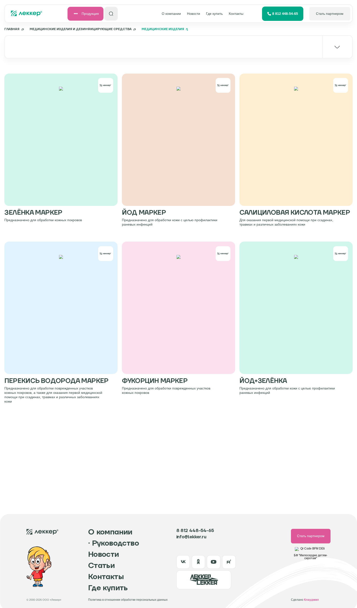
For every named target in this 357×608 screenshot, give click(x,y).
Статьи (101, 565)
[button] (178, 47)
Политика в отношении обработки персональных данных (128, 599)
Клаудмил (311, 599)
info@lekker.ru (191, 537)
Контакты (236, 14)
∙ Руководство (113, 543)
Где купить (214, 14)
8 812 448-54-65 (285, 14)
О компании (171, 14)
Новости (193, 14)
